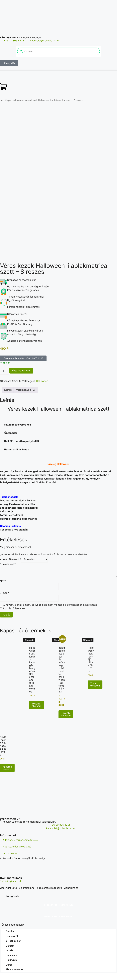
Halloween (17, 100)
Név (3, 581)
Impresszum (10, 853)
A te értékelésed (10, 559)
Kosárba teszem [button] (7, 768)
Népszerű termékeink (58, 916)
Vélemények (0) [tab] (25, 389)
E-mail (4, 592)
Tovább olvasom (36, 704)
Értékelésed (8, 564)
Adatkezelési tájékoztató (17, 846)
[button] (58, 70)
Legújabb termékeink (58, 905)
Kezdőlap (5, 100)
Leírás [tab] (8, 389)
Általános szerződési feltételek (20, 840)
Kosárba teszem (21, 370)
